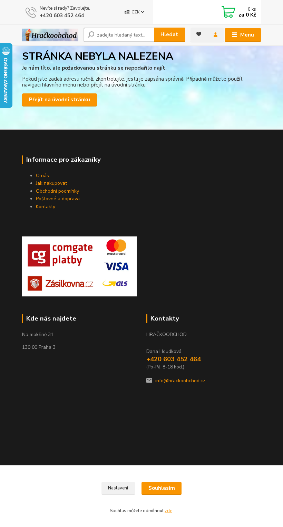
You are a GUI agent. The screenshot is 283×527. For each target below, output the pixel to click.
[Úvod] (50, 35)
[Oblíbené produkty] (199, 34)
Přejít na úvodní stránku (59, 99)
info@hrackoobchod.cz (180, 380)
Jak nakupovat (51, 183)
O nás (42, 175)
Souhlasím (161, 488)
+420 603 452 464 (62, 15)
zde (168, 511)
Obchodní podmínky (57, 191)
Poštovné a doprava (58, 198)
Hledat (169, 34)
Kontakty (45, 206)
